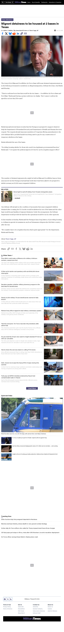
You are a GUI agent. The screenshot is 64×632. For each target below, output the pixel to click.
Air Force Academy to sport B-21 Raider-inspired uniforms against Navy (29, 437)
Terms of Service (7, 609)
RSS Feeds (21, 611)
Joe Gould (17, 198)
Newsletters (21, 609)
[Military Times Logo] (20, 2)
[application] (32, 415)
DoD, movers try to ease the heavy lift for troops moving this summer (20, 364)
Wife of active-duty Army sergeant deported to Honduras (19, 519)
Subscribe (21, 606)
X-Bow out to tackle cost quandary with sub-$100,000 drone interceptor (20, 272)
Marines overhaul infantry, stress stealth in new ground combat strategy (24, 524)
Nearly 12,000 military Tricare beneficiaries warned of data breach (19, 298)
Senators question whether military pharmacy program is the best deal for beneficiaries (20, 285)
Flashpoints (44, 2)
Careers (50, 609)
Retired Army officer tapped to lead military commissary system (21, 311)
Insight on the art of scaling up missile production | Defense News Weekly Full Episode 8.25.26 (34, 454)
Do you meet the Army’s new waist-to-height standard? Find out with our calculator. (21, 337)
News (28, 2)
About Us (50, 606)
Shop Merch (21, 613)
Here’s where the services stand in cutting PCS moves (18, 350)
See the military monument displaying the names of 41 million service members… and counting (35, 446)
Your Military (7, 20)
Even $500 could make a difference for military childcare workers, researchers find (19, 259)
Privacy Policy (7, 606)
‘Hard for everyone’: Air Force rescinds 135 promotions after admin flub (20, 324)
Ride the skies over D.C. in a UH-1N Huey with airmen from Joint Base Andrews (23, 434)
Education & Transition (55, 2)
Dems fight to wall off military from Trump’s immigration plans (33, 192)
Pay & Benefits (36, 2)
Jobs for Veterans (52, 611)
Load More (32, 388)
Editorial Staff (36, 613)
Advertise (35, 606)
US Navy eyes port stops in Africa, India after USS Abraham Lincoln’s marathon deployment (30, 532)
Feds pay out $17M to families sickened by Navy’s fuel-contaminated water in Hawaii (18, 377)
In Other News (6, 255)
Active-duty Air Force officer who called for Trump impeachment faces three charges (28, 528)
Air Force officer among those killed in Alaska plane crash (19, 537)
